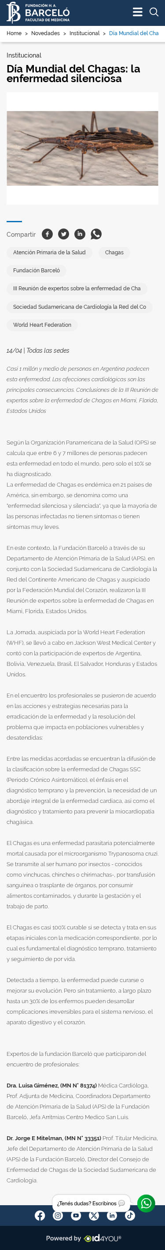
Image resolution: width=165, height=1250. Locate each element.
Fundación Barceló (36, 270)
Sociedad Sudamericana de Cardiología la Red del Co (79, 307)
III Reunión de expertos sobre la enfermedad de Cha (77, 288)
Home (14, 33)
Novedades (45, 33)
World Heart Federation (42, 325)
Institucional (84, 33)
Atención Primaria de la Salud (49, 252)
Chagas (114, 252)
